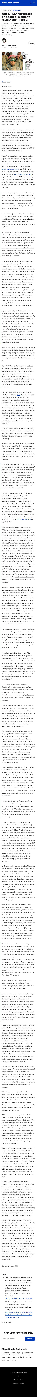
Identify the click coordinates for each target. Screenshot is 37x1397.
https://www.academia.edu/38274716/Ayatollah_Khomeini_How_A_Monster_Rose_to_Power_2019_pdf (18, 1314)
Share (32, 43)
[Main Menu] (34, 3)
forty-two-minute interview (10, 169)
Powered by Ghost (18, 1383)
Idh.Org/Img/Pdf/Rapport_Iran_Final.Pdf (18, 1298)
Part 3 (8, 82)
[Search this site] (30, 2)
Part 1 (4, 82)
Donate (22, 1379)
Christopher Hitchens (24, 519)
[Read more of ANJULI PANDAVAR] (4, 40)
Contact (16, 1379)
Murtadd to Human (10, 3)
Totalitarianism (7, 10)
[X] (18, 1376)
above (18, 395)
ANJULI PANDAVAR (9, 45)
